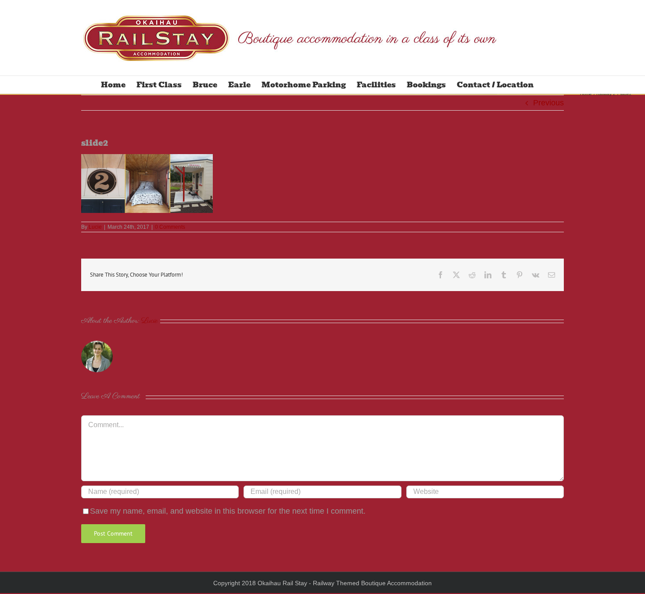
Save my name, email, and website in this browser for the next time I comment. (228, 511)
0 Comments (170, 227)
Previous (548, 102)
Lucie (95, 227)
